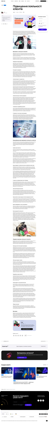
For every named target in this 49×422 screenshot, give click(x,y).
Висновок (4, 20)
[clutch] (44, 414)
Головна (2, 389)
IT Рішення (12, 416)
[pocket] (5, 24)
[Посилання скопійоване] (6, 24)
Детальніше (41, 26)
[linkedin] (45, 414)
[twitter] (3, 24)
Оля (4, 12)
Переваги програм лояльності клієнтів (6, 19)
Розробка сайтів (31, 416)
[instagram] (41, 414)
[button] (39, 23)
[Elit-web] (45, 416)
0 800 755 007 (37, 0)
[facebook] (2, 24)
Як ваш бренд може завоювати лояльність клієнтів (6, 18)
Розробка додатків (22, 416)
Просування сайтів (41, 416)
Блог (5, 389)
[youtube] (42, 414)
